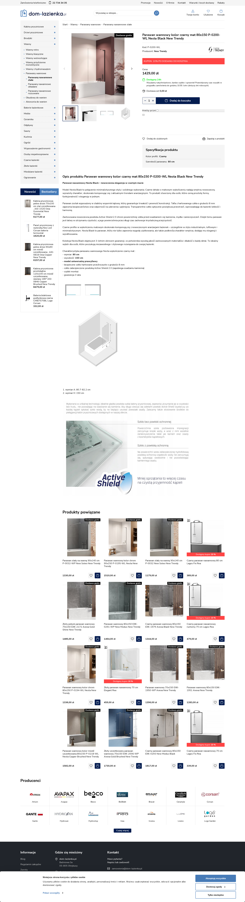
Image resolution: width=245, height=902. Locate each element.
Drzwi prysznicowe (33, 32)
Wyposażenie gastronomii (37, 148)
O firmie (170, 2)
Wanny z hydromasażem (38, 69)
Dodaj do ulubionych (157, 138)
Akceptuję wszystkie (216, 878)
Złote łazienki (30, 166)
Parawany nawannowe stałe (117, 24)
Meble (27, 113)
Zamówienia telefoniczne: (43, 2)
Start (65, 24)
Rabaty (221, 2)
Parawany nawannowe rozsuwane (39, 92)
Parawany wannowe (90, 24)
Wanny (74, 24)
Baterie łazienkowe (33, 107)
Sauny (27, 131)
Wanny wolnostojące (36, 58)
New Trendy (160, 51)
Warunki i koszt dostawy (201, 2)
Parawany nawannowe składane (39, 85)
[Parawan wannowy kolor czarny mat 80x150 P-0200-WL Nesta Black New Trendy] (98, 68)
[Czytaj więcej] (122, 831)
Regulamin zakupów (30, 864)
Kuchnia (28, 136)
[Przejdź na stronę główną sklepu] (43, 13)
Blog (22, 859)
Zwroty (24, 869)
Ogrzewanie (30, 177)
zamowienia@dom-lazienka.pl (127, 868)
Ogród (27, 142)
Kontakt (182, 2)
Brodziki (28, 38)
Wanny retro (32, 49)
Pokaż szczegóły (51, 893)
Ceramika (28, 119)
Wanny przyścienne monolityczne (36, 64)
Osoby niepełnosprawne (36, 154)
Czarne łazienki (31, 160)
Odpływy (28, 125)
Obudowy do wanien (36, 97)
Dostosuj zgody (214, 887)
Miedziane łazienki (33, 171)
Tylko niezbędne (216, 895)
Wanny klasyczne (34, 54)
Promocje (146, 2)
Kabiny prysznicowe (34, 26)
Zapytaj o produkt (216, 138)
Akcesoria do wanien (36, 101)
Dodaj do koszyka (180, 100)
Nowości (158, 2)
